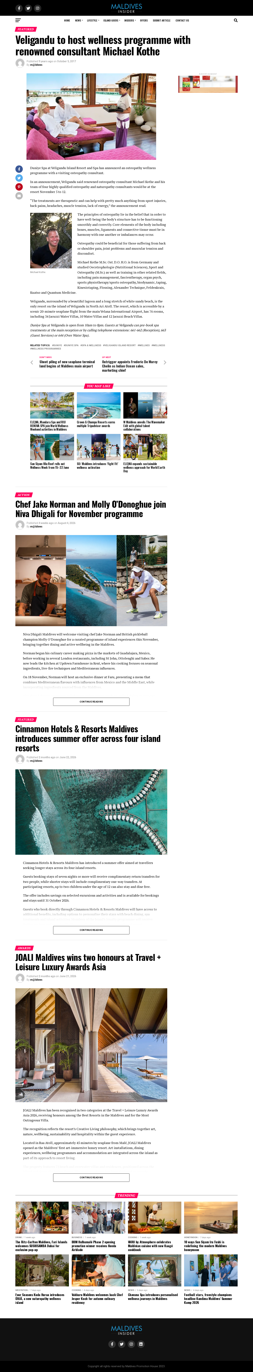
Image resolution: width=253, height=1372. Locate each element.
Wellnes (144, 345)
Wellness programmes (46, 349)
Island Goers (110, 20)
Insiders (129, 20)
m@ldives (36, 64)
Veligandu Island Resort (120, 345)
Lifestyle (92, 20)
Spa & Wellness (91, 345)
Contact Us (182, 20)
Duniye (58, 345)
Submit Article (161, 20)
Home (67, 20)
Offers (144, 20)
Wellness (159, 345)
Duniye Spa (72, 345)
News (78, 20)
